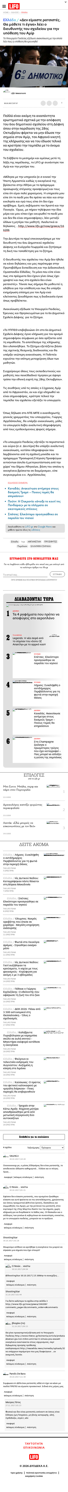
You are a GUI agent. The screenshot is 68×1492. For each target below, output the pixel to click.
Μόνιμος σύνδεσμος (23, 1177)
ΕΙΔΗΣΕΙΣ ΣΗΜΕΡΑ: (18, 482)
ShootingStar (10, 1237)
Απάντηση (39, 1177)
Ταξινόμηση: (33, 1148)
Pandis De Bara (17, 1373)
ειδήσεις (35, 529)
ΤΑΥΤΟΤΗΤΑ (34, 1443)
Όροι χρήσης (17, 1473)
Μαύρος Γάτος (13, 1402)
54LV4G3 (14, 1156)
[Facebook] (60, 83)
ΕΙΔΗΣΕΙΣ (15, 12)
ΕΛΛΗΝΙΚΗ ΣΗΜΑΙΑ (41, 546)
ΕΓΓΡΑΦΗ (57, 574)
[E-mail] (55, 103)
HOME (6, 12)
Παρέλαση (22, 546)
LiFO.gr (29, 526)
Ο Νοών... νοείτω (18, 1187)
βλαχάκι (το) (18, 1323)
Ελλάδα (24, 12)
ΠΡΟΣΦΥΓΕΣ (50, 541)
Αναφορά (8, 1177)
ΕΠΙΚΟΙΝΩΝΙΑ (34, 1447)
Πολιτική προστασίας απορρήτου (41, 1473)
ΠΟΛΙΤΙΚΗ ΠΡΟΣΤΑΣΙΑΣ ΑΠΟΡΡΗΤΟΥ (41, 580)
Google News (45, 526)
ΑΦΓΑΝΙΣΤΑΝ (34, 541)
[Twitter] (64, 83)
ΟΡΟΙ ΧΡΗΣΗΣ (16, 580)
